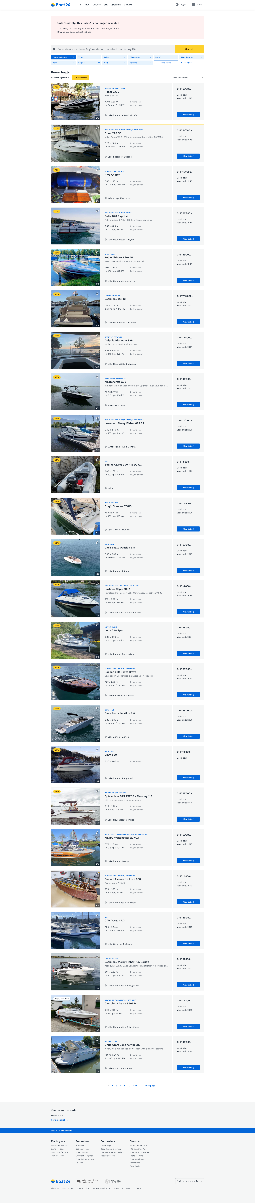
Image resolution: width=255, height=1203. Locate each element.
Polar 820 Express (116, 216)
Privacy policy (83, 1188)
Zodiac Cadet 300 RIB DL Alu (123, 464)
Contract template (84, 1156)
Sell (106, 4)
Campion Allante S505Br (120, 1003)
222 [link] (135, 1085)
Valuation (116, 4)
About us (55, 1188)
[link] (73, 57)
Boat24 (54, 1130)
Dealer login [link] (106, 1145)
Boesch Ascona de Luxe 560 (123, 879)
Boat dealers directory (111, 1149)
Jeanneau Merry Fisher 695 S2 (124, 423)
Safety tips (118, 1188)
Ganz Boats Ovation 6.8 (120, 547)
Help (128, 1188)
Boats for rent (136, 1156)
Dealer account (108, 1156)
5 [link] (124, 1085)
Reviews (79, 1163)
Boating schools (137, 1159)
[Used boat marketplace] (61, 5)
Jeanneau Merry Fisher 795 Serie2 (127, 961)
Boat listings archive (85, 1159)
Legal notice (67, 1188)
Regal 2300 (112, 91)
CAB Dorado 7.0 (115, 920)
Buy (87, 4)
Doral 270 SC (113, 133)
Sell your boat (82, 1149)
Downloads (135, 1166)
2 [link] (112, 1085)
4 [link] (120, 1085)
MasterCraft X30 (115, 381)
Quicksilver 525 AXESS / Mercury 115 (128, 796)
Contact (137, 1188)
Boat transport (57, 1156)
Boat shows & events (139, 1152)
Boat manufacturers (60, 1152)
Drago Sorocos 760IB (118, 506)
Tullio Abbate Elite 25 (119, 257)
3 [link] (116, 1085)
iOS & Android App (138, 1149)
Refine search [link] (58, 1120)
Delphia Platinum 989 (119, 340)
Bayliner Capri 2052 (117, 589)
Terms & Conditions (101, 1188)
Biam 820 (111, 754)
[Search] (80, 4)
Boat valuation (82, 1152)
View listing (188, 114)
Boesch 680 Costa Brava (120, 671)
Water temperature (138, 1145)
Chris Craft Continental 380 (123, 1044)
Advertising (135, 1163)
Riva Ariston (112, 174)
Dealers (128, 4)
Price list (80, 1145)
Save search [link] (81, 78)
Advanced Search (59, 1145)
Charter (97, 4)
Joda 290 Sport (115, 630)
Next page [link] (150, 1085)
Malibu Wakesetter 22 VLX (122, 837)
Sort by (176, 78)
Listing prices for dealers (112, 1152)
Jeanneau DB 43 (115, 298)
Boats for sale (57, 1149)
